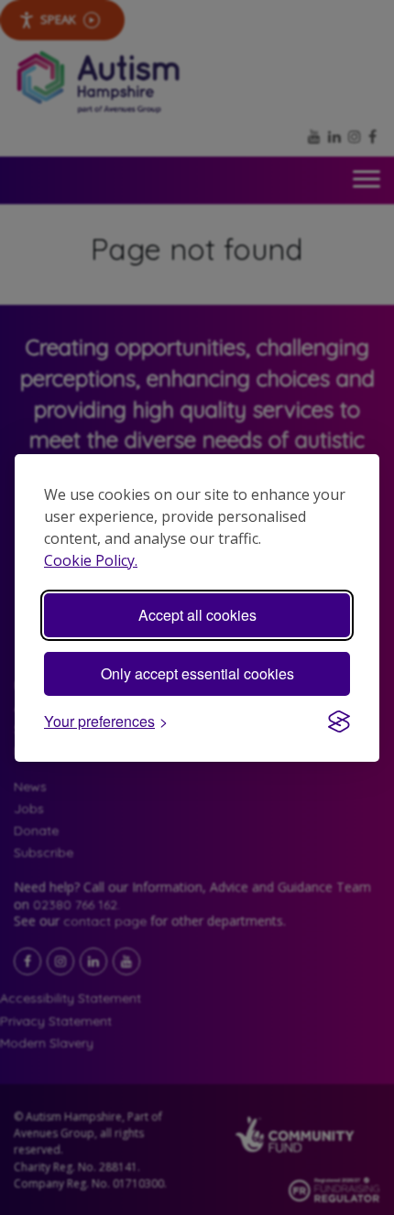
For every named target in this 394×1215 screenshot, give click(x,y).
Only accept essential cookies (197, 673)
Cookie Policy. (90, 560)
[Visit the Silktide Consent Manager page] (339, 721)
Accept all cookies (197, 614)
